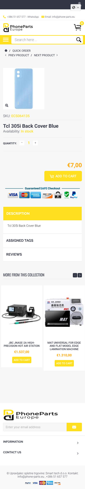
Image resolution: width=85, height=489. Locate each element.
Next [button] (80, 275)
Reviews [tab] (14, 254)
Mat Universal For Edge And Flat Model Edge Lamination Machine (64, 346)
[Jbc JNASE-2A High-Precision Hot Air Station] (21, 312)
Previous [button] (75, 275)
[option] (21, 326)
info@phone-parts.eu (63, 16)
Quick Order (21, 51)
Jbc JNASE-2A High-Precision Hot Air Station (22, 344)
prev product (19, 55)
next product (45, 55)
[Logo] (18, 27)
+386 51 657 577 (16, 16)
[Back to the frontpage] (5, 51)
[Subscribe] (74, 427)
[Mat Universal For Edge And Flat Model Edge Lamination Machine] (64, 312)
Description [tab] (18, 213)
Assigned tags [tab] (19, 240)
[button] (76, 7)
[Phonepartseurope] (30, 415)
